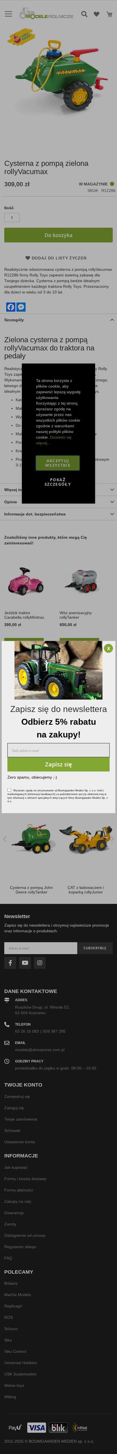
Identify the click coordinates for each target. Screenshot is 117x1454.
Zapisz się (58, 764)
